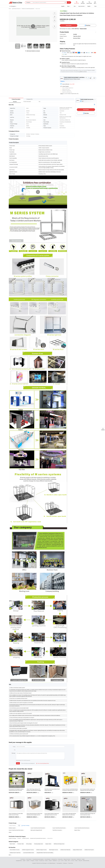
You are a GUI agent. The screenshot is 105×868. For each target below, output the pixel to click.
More (10, 854)
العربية (59, 860)
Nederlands (55, 860)
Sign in (95, 3)
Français (36, 860)
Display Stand (37, 8)
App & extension (81, 6)
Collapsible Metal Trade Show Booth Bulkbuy (45, 852)
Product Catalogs (25, 825)
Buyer (68, 6)
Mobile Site (79, 859)
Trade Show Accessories (57, 830)
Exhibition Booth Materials (65, 849)
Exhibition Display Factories (41, 849)
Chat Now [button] (88, 25)
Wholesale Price (54, 859)
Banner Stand (12, 843)
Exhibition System (12, 828)
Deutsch (50, 860)
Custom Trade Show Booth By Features (81, 828)
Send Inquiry (68, 25)
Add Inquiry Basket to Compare (33, 51)
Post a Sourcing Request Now (42, 763)
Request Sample (83, 28)
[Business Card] (94, 104)
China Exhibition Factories (15, 849)
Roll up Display (29, 843)
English (24, 860)
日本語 (66, 860)
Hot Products (23, 859)
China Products (28, 859)
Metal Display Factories (53, 849)
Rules (95, 6)
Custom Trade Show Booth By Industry (16, 830)
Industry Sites (60, 859)
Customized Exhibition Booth (28, 852)
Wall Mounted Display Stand (59, 843)
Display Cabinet (48, 843)
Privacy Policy (70, 863)
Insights (83, 859)
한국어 (62, 860)
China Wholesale (47, 859)
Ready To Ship (77, 830)
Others (10, 832)
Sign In (61, 93)
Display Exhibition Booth (77, 849)
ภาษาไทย (72, 860)
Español (28, 860)
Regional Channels (67, 859)
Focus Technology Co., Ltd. (44, 863)
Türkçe (76, 860)
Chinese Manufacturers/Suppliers (38, 859)
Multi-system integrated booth (36, 830)
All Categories (13, 6)
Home (10, 8)
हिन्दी (69, 860)
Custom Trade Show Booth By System (38, 828)
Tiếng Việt (80, 860)
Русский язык (41, 860)
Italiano (46, 860)
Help (74, 6)
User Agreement (59, 863)
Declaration (65, 863)
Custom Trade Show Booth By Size (58, 828)
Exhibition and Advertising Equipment (28, 8)
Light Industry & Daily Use (16, 8)
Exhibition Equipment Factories (28, 849)
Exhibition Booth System (89, 849)
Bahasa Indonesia (86, 860)
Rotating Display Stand (38, 843)
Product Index (73, 859)
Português (32, 860)
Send (18, 763)
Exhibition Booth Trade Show (15, 852)
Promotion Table (20, 843)
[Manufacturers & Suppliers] (15, 2)
